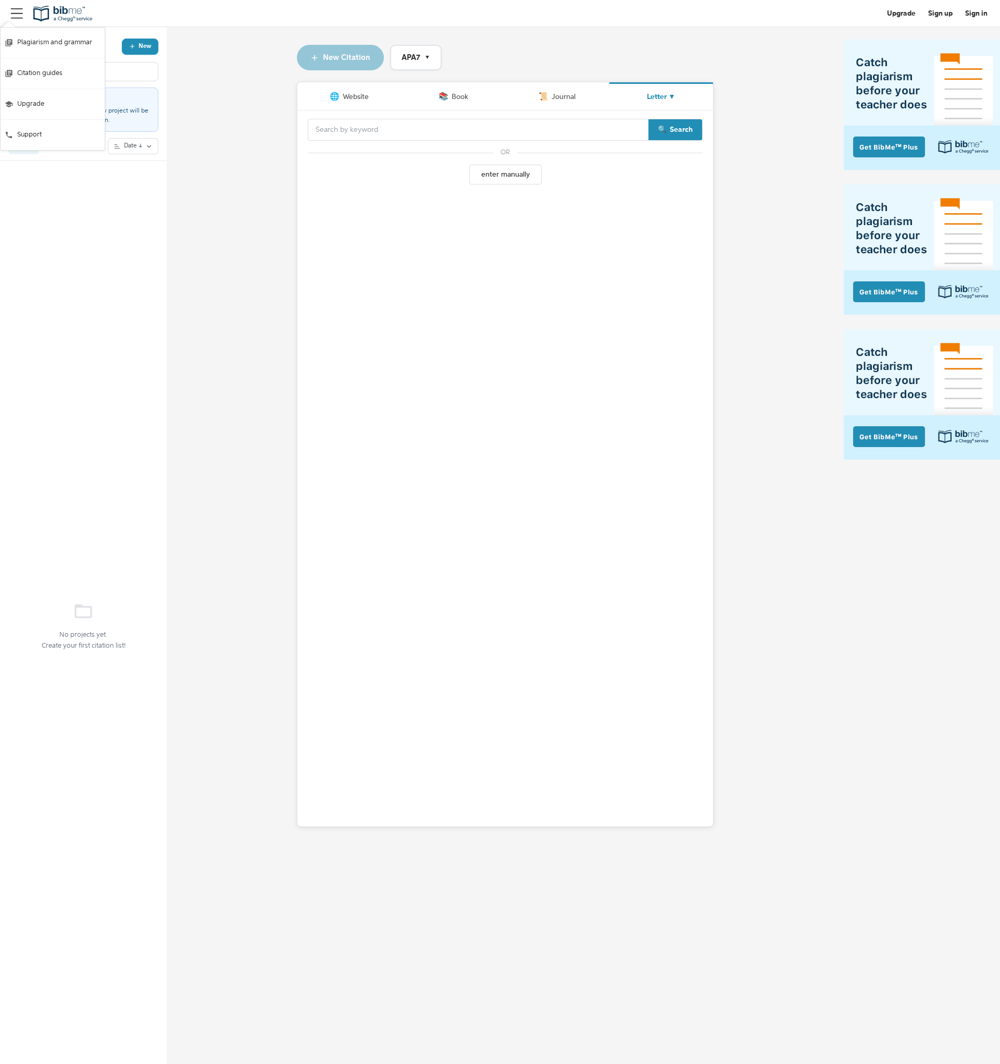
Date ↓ (133, 146)
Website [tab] (349, 97)
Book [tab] (453, 97)
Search (681, 129)
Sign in (976, 13)
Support (29, 134)
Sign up (940, 13)
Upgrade (30, 104)
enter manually (505, 174)
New (145, 46)
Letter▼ (661, 97)
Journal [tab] (557, 97)
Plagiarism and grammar (54, 42)
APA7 (416, 57)
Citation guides (40, 73)
